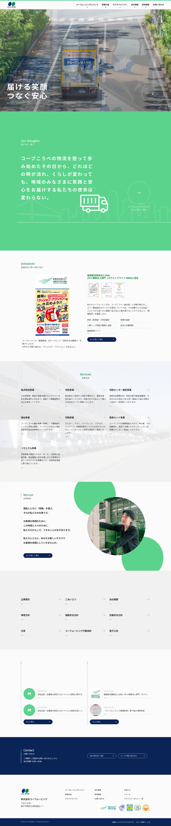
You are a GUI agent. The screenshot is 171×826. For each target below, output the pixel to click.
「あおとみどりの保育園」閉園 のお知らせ (55, 679)
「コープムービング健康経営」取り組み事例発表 (124, 710)
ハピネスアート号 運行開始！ (117, 679)
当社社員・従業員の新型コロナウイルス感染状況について (60, 710)
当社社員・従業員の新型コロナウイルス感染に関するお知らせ (60, 694)
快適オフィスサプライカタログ (122, 822)
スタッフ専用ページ (142, 822)
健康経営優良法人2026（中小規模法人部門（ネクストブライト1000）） (127, 694)
